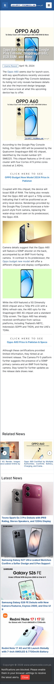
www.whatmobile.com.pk (37, 664)
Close (25, 677)
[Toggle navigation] (49, 5)
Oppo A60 (13, 71)
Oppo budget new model (16, 261)
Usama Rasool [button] (10, 66)
